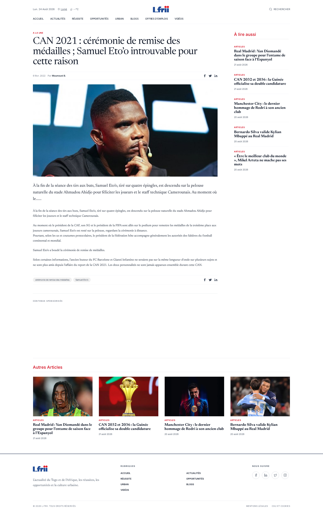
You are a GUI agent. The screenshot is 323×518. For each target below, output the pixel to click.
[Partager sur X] (210, 75)
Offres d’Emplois (156, 18)
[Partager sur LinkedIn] (216, 75)
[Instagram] (285, 475)
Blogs (134, 18)
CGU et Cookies (281, 506)
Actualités (57, 18)
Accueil (38, 18)
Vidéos (179, 18)
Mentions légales (257, 506)
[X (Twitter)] (275, 475)
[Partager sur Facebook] (204, 75)
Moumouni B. (59, 75)
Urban (119, 18)
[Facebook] (256, 475)
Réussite (77, 18)
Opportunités (99, 18)
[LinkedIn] (265, 475)
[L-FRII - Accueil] (161, 9)
